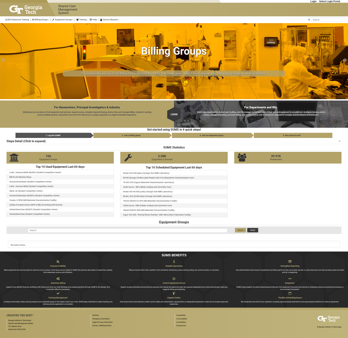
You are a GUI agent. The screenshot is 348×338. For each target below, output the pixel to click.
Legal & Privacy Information (102, 322)
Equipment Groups (63, 19)
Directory (95, 315)
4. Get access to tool (292, 135)
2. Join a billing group (131, 135)
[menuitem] (17, 19)
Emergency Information (101, 319)
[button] (17, 19)
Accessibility (181, 315)
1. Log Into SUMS (53, 135)
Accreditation (181, 322)
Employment (181, 326)
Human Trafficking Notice (101, 326)
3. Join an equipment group (211, 135)
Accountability (181, 319)
